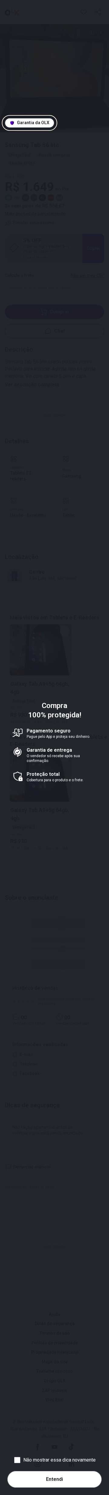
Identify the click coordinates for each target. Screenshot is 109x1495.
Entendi (54, 1479)
